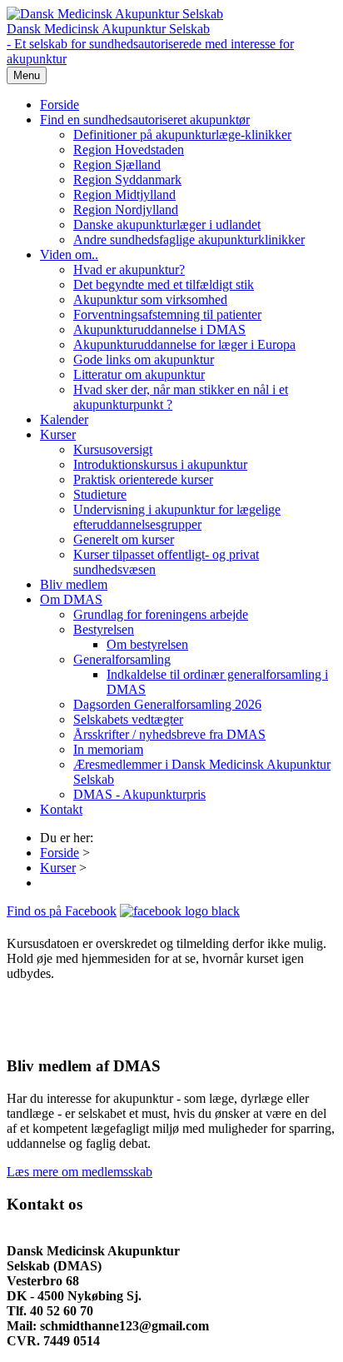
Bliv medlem (73, 584)
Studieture (100, 494)
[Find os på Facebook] (180, 911)
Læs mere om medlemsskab (79, 1172)
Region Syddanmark (127, 179)
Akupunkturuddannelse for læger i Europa (184, 344)
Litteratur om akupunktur (139, 374)
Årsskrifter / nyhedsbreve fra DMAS (169, 734)
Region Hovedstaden (128, 149)
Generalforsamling (122, 659)
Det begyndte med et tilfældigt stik (163, 284)
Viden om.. (69, 254)
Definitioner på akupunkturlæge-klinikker (182, 134)
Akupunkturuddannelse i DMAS (159, 329)
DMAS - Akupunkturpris (139, 794)
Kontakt (61, 809)
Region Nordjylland (125, 209)
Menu (26, 75)
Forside (59, 104)
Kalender (64, 419)
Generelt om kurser (123, 539)
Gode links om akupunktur (143, 359)
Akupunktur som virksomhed (150, 299)
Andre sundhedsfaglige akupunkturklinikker (189, 239)
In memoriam (108, 749)
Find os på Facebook (62, 911)
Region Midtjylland (124, 194)
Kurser (58, 434)
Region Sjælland (117, 164)
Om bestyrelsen (147, 644)
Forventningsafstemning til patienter (167, 314)
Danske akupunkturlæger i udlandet (167, 224)
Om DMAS (71, 599)
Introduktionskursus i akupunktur (160, 464)
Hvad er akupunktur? (129, 269)
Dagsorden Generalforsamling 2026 (167, 704)
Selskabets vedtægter (128, 719)
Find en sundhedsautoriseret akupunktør (145, 119)
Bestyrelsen (103, 629)
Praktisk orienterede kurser (143, 479)
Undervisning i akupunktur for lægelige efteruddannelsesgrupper (177, 516)
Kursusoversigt (112, 449)
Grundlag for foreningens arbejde (160, 614)
